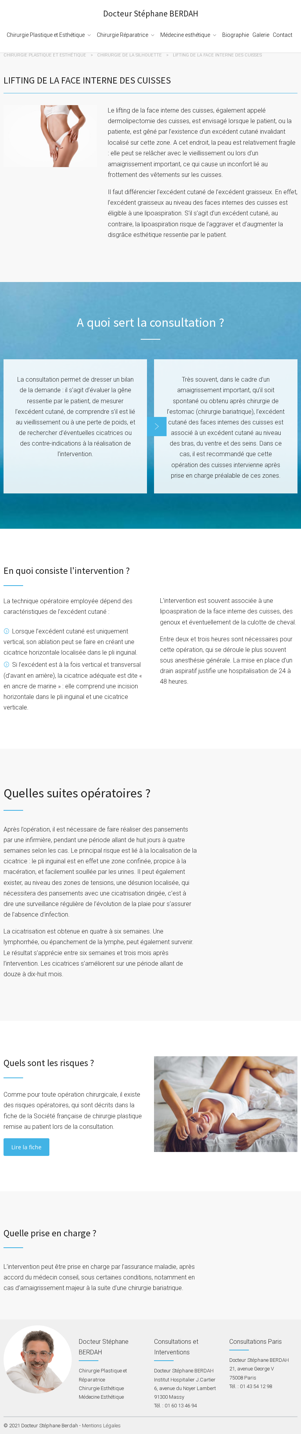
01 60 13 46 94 (181, 1406)
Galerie (260, 35)
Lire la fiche (26, 1147)
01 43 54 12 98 (256, 1386)
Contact (282, 35)
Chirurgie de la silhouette (129, 55)
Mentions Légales (101, 1426)
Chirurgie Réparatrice (122, 35)
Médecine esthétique (185, 35)
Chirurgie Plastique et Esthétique (46, 35)
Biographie (235, 35)
